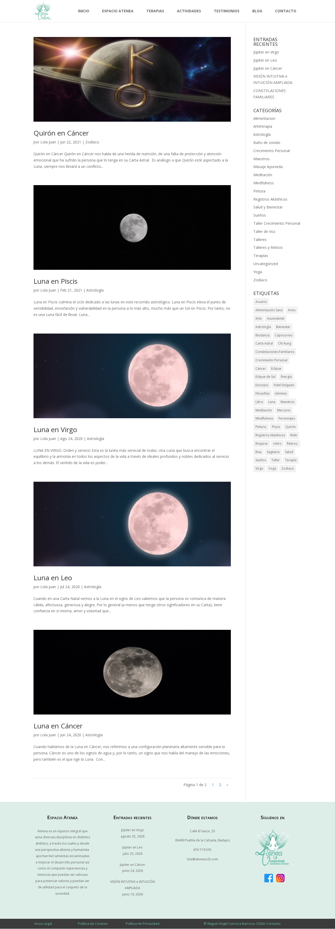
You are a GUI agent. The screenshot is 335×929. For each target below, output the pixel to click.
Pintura (259, 191)
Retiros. (292, 443)
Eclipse (276, 368)
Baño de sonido (266, 142)
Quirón (290, 427)
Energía (286, 376)
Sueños (259, 215)
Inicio (83, 10)
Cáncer (260, 368)
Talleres (260, 239)
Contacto (285, 10)
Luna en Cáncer (58, 726)
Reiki (293, 435)
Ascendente (275, 318)
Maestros (261, 158)
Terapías (260, 255)
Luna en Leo (53, 577)
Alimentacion (264, 118)
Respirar (261, 443)
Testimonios (226, 10)
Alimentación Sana (269, 310)
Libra (259, 402)
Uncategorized (265, 263)
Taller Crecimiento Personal (276, 223)
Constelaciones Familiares (274, 352)
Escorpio (262, 385)
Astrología (95, 290)
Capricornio (284, 335)
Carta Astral (264, 343)
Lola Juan (48, 141)
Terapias (155, 10)
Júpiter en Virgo (266, 52)
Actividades (189, 10)
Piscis (276, 427)
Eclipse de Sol (265, 376)
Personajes (286, 418)
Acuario (261, 301)
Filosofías (262, 393)
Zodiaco (287, 468)
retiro (277, 443)
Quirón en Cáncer (61, 133)
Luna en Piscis (55, 281)
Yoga (257, 271)
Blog (257, 10)
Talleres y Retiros (268, 247)
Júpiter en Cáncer (267, 68)
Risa (258, 452)
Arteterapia (262, 126)
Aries (291, 310)
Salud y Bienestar (268, 207)
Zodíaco (92, 141)
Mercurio (284, 410)
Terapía (291, 460)
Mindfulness (263, 182)
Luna (271, 402)
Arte (258, 318)
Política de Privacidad (142, 923)
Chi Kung (284, 343)
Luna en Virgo (55, 429)
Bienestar (283, 327)
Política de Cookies (93, 923)
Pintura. (261, 427)
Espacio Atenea (117, 10)
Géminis (281, 393)
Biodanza (262, 335)
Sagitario (273, 452)
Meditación (262, 174)
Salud (289, 452)
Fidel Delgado (284, 385)
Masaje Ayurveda (268, 166)
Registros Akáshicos (270, 199)
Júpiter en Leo (265, 60)
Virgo (259, 468)
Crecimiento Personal (271, 150)
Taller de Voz (264, 231)
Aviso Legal (43, 923)
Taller (275, 460)
